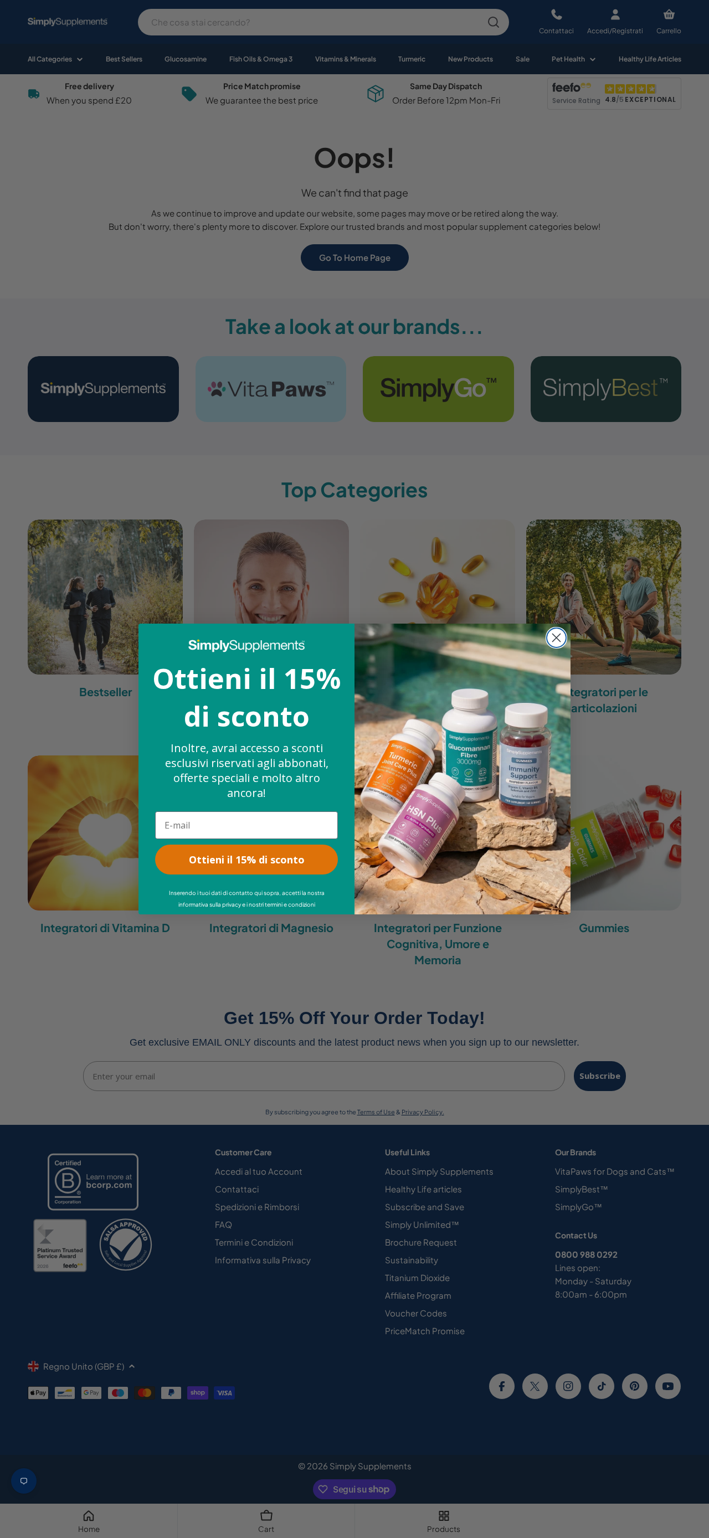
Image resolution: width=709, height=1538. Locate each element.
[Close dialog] (556, 637)
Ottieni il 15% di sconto (247, 859)
